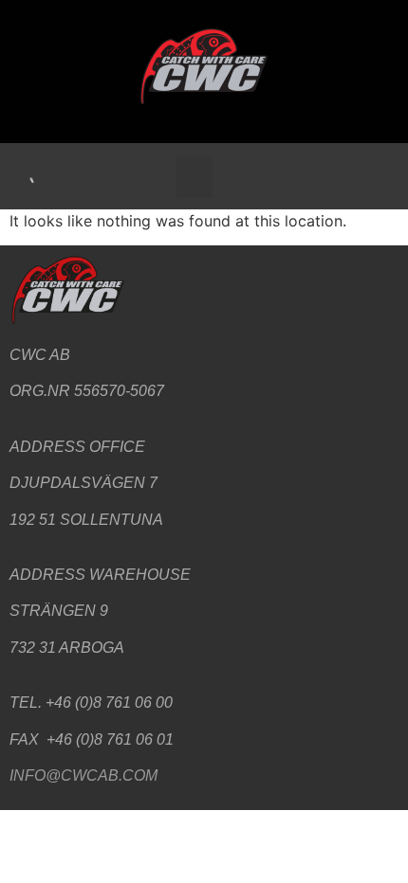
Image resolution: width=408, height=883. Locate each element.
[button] (194, 176)
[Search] (23, 176)
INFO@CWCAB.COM (83, 775)
